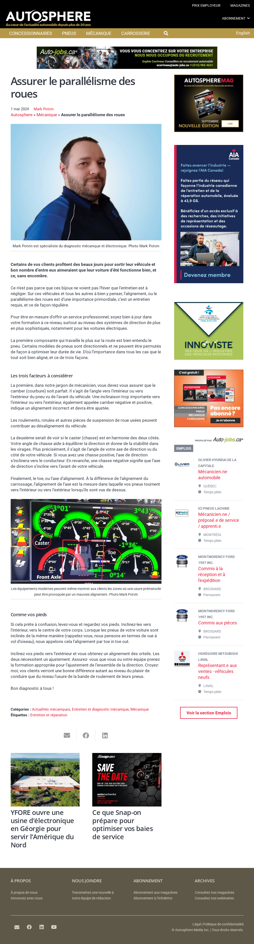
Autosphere (21, 114)
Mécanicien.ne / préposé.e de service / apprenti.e (218, 520)
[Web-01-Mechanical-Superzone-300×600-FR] (208, 281)
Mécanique (46, 114)
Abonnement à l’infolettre (152, 898)
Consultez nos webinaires (214, 898)
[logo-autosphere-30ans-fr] (48, 18)
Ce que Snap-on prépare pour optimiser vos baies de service (122, 824)
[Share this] (86, 735)
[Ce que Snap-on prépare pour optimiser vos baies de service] (126, 779)
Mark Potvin (44, 109)
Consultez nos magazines (214, 892)
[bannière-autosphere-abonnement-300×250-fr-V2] (208, 425)
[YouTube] (54, 927)
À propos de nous (24, 892)
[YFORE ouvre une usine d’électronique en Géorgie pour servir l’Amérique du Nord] (45, 779)
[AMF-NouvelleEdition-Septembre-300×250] (208, 130)
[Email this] (67, 735)
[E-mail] (17, 927)
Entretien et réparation (48, 715)
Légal (196, 924)
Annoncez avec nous (26, 898)
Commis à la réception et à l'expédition (211, 574)
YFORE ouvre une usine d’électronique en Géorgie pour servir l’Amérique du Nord (42, 828)
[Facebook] (29, 927)
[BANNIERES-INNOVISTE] (208, 358)
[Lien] (208, 441)
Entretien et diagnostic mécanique (100, 709)
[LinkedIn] (41, 927)
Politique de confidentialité (223, 924)
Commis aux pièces (217, 622)
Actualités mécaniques (51, 709)
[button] (248, 18)
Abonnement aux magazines (155, 892)
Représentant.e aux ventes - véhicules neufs (217, 671)
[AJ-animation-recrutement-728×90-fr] (127, 67)
